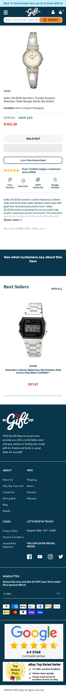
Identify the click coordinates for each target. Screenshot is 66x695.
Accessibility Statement (9, 545)
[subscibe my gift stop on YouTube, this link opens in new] (39, 558)
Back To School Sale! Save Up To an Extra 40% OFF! (34, 3)
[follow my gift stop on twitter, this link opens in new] (60, 558)
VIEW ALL (56, 288)
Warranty (31, 498)
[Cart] (60, 12)
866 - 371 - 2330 (46, 530)
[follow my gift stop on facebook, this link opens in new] (29, 558)
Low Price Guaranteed (33, 160)
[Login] (53, 12)
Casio (33, 366)
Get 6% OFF (34, 581)
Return (30, 486)
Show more (11, 220)
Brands (6, 511)
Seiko (7, 91)
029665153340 (12, 232)
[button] (33, 148)
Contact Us (8, 492)
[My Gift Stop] (18, 413)
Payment (31, 492)
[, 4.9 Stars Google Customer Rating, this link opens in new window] (34, 641)
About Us (8, 479)
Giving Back (9, 498)
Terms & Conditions (13, 537)
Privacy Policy (10, 531)
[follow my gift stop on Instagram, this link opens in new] (50, 558)
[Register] (57, 593)
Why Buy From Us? (13, 486)
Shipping (31, 479)
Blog (5, 504)
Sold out (33, 138)
